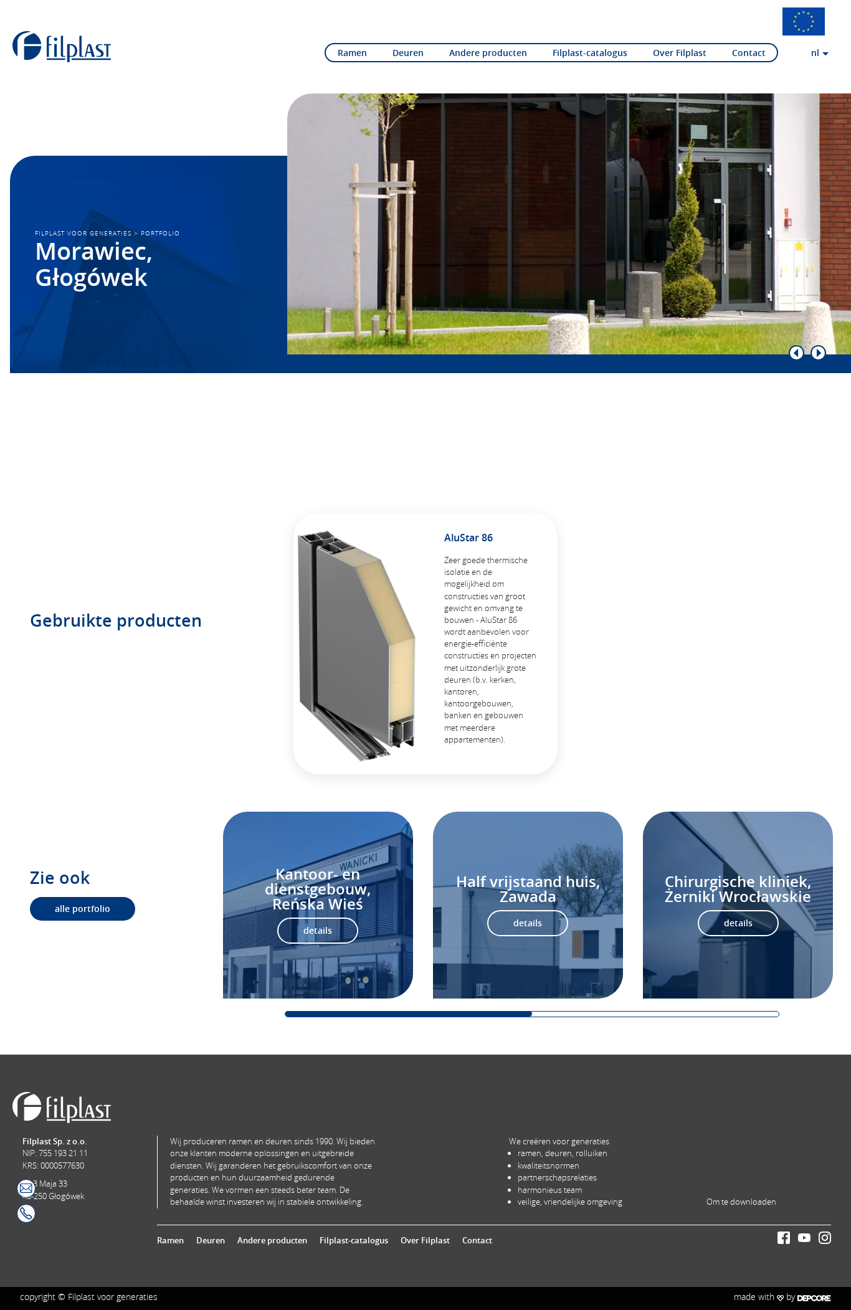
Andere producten (488, 53)
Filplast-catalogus (590, 53)
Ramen (352, 53)
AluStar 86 (468, 537)
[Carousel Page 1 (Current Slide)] (408, 1014)
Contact (749, 53)
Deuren (408, 53)
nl (815, 53)
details (317, 930)
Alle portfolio (82, 908)
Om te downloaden (741, 1201)
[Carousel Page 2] (655, 1014)
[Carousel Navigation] (544, 353)
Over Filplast (679, 53)
